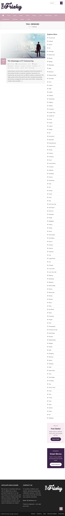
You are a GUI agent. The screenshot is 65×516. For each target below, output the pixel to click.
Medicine (51, 282)
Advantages (11, 66)
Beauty (50, 58)
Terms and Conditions (52, 513)
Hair (50, 200)
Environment (52, 146)
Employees (35, 66)
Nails (50, 306)
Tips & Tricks (52, 387)
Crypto (50, 122)
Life (50, 261)
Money (50, 289)
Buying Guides (52, 75)
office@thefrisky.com (31, 500)
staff (26, 68)
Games (51, 177)
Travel (28, 19)
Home (8, 15)
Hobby (50, 228)
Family (50, 149)
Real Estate (52, 333)
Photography (52, 326)
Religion (51, 343)
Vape (50, 404)
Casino (50, 85)
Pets (50, 323)
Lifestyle (51, 265)
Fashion (51, 153)
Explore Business (55, 464)
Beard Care (52, 54)
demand (29, 66)
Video (50, 411)
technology (31, 68)
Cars (50, 82)
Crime (50, 119)
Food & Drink (52, 163)
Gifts (50, 183)
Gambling (51, 173)
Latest (44, 513)
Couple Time (52, 112)
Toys (50, 394)
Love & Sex (52, 268)
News (14, 15)
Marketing (51, 278)
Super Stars (52, 370)
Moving (51, 299)
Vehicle (50, 407)
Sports (50, 360)
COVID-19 (51, 116)
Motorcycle (51, 292)
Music (50, 302)
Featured (51, 156)
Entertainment (5, 19)
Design (50, 129)
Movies (34, 15)
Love (40, 15)
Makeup (51, 275)
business (17, 66)
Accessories (52, 37)
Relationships (48, 15)
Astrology (51, 51)
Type (50, 401)
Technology (52, 377)
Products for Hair (53, 329)
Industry (51, 245)
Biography (51, 65)
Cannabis (51, 78)
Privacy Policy (61, 513)
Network (17, 68)
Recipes (51, 336)
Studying (51, 363)
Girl (50, 187)
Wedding (51, 418)
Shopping (51, 353)
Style (56, 15)
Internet (51, 248)
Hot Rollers (51, 238)
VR (49, 414)
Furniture (51, 166)
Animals (51, 41)
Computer (51, 109)
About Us (33, 513)
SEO (50, 350)
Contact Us (39, 513)
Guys (50, 197)
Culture (51, 126)
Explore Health (55, 439)
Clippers (51, 102)
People (50, 319)
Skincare (51, 357)
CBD (50, 88)
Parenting (14, 19)
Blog (50, 68)
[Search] (61, 3)
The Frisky (11, 64)
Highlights (51, 221)
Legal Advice (52, 258)
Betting (50, 61)
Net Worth (51, 309)
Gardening (51, 180)
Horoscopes (52, 234)
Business (24, 64)
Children (51, 95)
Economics (51, 136)
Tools (50, 391)
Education (51, 139)
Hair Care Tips (52, 204)
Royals (22, 19)
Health (21, 15)
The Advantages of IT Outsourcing (20, 61)
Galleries (51, 170)
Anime (50, 44)
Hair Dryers (52, 207)
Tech (29, 64)
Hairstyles (51, 214)
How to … (51, 241)
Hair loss (51, 211)
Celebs (27, 15)
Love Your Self (52, 272)
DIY (50, 133)
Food (50, 160)
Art (49, 48)
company (23, 66)
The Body (51, 380)
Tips (50, 384)
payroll (22, 68)
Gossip (50, 190)
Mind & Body (52, 285)
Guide (50, 194)
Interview (51, 251)
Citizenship (51, 99)
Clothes (51, 105)
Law (50, 255)
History (50, 224)
